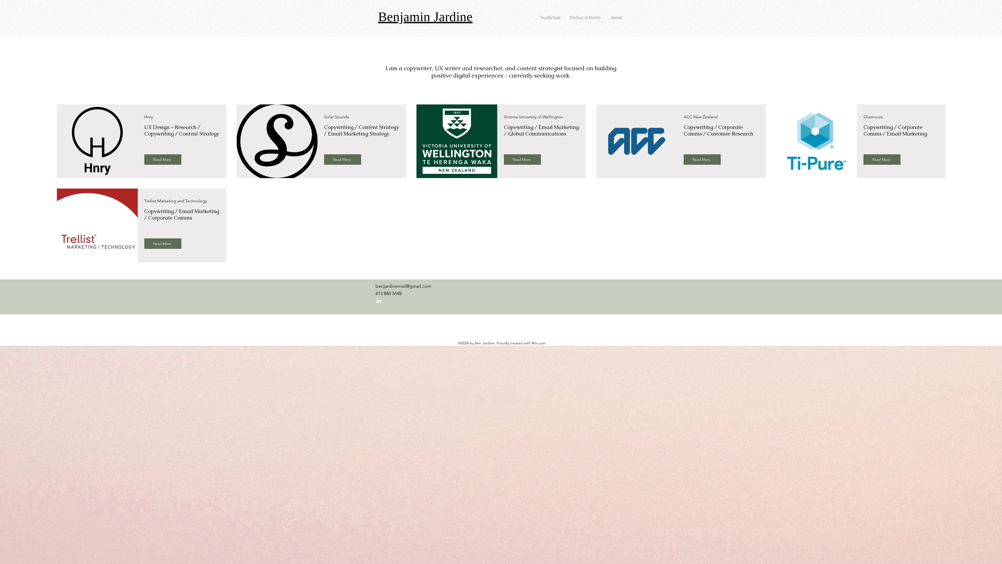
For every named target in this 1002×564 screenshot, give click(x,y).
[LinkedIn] (378, 300)
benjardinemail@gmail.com (403, 286)
